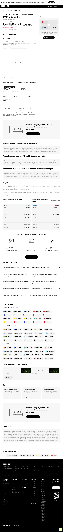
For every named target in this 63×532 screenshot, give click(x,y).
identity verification (34, 248)
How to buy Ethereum (43, 517)
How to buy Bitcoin (43, 514)
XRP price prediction (43, 508)
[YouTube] (18, 525)
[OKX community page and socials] (20, 525)
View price (26, 397)
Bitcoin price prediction (43, 502)
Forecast (46, 397)
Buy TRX (33, 493)
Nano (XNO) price (11, 103)
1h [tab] (4, 48)
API (22, 481)
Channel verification (24, 492)
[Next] (59, 455)
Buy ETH (33, 485)
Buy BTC (33, 483)
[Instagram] (16, 525)
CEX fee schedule (25, 483)
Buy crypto (14, 485)
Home (4, 10)
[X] (12, 525)
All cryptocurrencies (15, 492)
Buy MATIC (33, 487)
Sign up (55, 6)
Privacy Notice (5, 485)
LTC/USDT (43, 499)
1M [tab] (17, 48)
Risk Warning (15, 440)
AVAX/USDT (43, 497)
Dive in (5, 397)
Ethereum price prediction (44, 505)
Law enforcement (6, 489)
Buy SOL (33, 489)
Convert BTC (33, 509)
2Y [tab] (25, 48)
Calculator (9, 10)
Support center (25, 489)
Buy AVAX (33, 497)
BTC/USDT (43, 483)
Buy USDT (33, 481)
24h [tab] (9, 48)
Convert (14, 487)
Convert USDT (34, 507)
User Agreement (6, 483)
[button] (48, 6)
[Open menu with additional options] (61, 6)
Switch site (51, 2)
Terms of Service (53, 440)
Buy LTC (33, 499)
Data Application (6, 493)
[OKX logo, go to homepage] (5, 6)
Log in (51, 6)
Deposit (13, 481)
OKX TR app (5, 495)
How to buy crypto (43, 511)
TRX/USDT (43, 491)
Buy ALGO (33, 495)
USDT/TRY (43, 481)
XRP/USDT (43, 493)
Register (56, 487)
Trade (13, 489)
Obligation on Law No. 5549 (6, 502)
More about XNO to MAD (55, 200)
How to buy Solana (43, 520)
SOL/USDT (43, 489)
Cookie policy (5, 491)
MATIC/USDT (43, 487)
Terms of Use (7, 440)
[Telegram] (14, 525)
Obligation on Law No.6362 (6, 505)
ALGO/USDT (43, 495)
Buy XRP (33, 491)
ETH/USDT (43, 485)
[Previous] (4, 455)
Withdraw (14, 483)
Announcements (25, 494)
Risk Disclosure (6, 487)
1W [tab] (13, 48)
